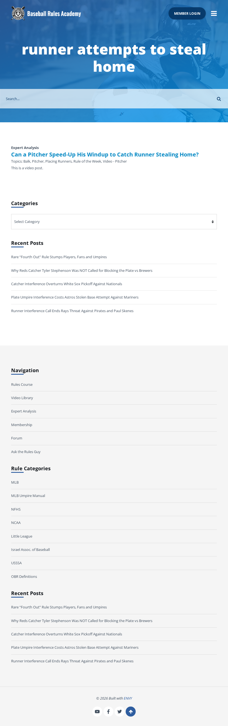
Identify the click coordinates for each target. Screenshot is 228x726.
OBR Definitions (24, 576)
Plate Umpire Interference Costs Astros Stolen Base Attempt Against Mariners (74, 297)
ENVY (128, 698)
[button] (214, 13)
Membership (21, 424)
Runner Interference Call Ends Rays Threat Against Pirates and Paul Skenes (72, 310)
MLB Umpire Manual (28, 495)
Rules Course (22, 384)
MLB (15, 482)
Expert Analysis (23, 411)
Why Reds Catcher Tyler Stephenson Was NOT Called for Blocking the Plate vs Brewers (81, 270)
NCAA (16, 522)
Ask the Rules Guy (26, 451)
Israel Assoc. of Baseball (30, 549)
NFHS (16, 509)
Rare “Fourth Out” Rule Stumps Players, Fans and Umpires (59, 256)
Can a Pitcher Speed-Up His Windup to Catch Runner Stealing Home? (105, 154)
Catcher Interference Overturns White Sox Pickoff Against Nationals (66, 283)
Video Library (22, 397)
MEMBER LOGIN (187, 13)
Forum (16, 438)
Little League (21, 536)
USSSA (16, 562)
